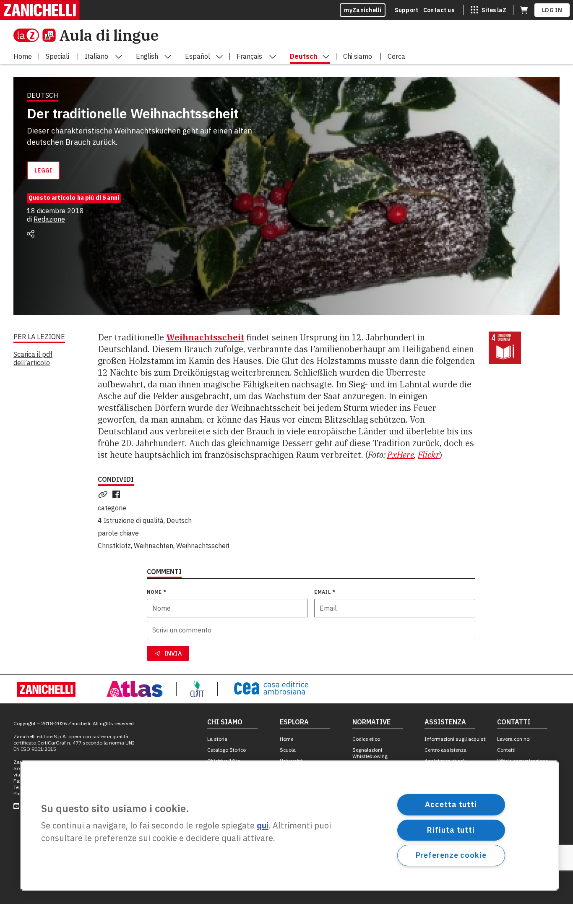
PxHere (400, 454)
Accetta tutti (451, 804)
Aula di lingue (109, 35)
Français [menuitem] (249, 56)
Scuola (288, 750)
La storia (217, 739)
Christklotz (114, 545)
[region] (289, 825)
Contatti (506, 750)
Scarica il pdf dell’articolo (32, 358)
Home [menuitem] (22, 56)
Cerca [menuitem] (396, 56)
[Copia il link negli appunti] (104, 494)
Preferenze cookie (451, 855)
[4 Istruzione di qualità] (505, 348)
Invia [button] (173, 653)
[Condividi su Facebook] (118, 494)
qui (262, 825)
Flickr (429, 454)
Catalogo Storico (226, 750)
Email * (324, 592)
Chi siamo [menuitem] (357, 56)
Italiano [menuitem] (96, 56)
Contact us (438, 10)
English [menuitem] (147, 56)
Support (406, 10)
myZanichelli (362, 10)
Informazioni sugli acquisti (456, 739)
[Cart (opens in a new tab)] (524, 10)
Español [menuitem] (197, 56)
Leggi (43, 170)
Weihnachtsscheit (202, 545)
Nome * (157, 592)
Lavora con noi (514, 739)
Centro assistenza (445, 750)
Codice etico (366, 739)
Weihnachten (153, 545)
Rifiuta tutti (451, 829)
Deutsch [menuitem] (303, 56)
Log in (552, 10)
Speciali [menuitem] (57, 56)
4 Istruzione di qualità (131, 520)
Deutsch (179, 520)
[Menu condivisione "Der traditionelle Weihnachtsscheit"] (30, 234)
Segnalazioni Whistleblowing (370, 753)
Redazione (49, 219)
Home (286, 739)
